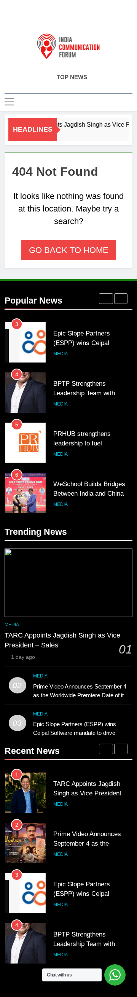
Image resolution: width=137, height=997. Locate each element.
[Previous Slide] (106, 298)
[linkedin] (77, 17)
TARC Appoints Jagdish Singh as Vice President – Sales (90, 793)
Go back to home (68, 250)
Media (60, 353)
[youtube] (86, 17)
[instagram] (59, 17)
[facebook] (50, 17)
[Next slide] (120, 298)
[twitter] (68, 17)
